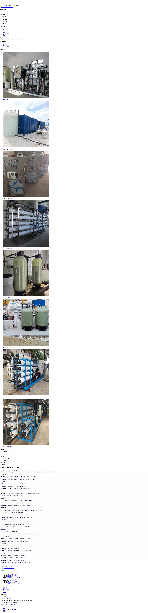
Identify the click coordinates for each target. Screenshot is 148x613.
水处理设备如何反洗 (11, 582)
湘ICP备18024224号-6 (13, 604)
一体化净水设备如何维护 (12, 581)
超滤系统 (4, 32)
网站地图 (2, 604)
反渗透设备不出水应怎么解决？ (13, 577)
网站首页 (4, 28)
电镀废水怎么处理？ (8, 566)
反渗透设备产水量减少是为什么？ (14, 579)
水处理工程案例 (6, 33)
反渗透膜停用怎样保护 (11, 580)
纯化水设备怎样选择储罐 (9, 568)
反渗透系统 (5, 31)
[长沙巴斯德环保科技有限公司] (6, 7)
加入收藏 (4, 1)
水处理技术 (5, 34)
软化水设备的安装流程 (4, 472)
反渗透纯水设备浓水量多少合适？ (14, 583)
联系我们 (4, 3)
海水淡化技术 (10, 572)
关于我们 (4, 44)
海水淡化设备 (5, 29)
